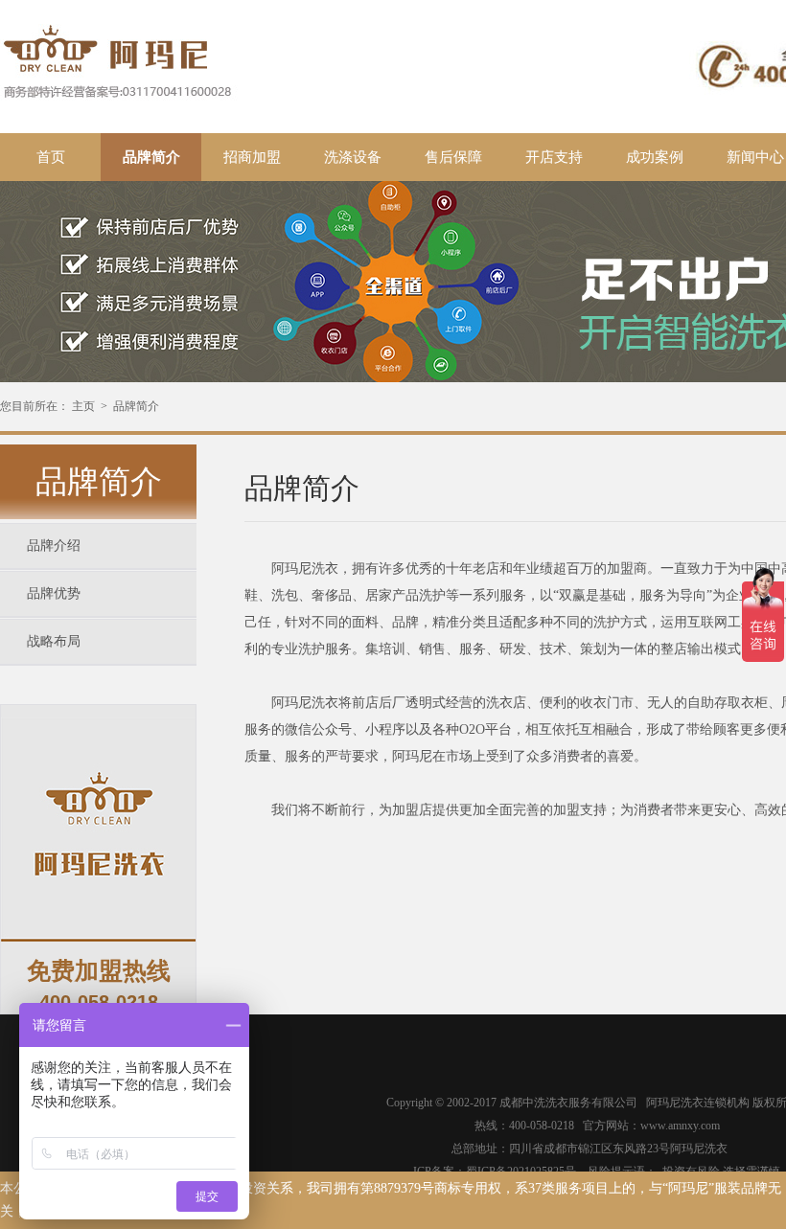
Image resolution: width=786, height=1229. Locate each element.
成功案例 (654, 157)
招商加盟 (252, 157)
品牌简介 (151, 157)
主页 (83, 406)
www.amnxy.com (680, 1125)
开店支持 (554, 157)
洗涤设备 (352, 157)
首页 (50, 157)
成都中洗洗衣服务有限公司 (572, 1102)
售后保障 (453, 157)
